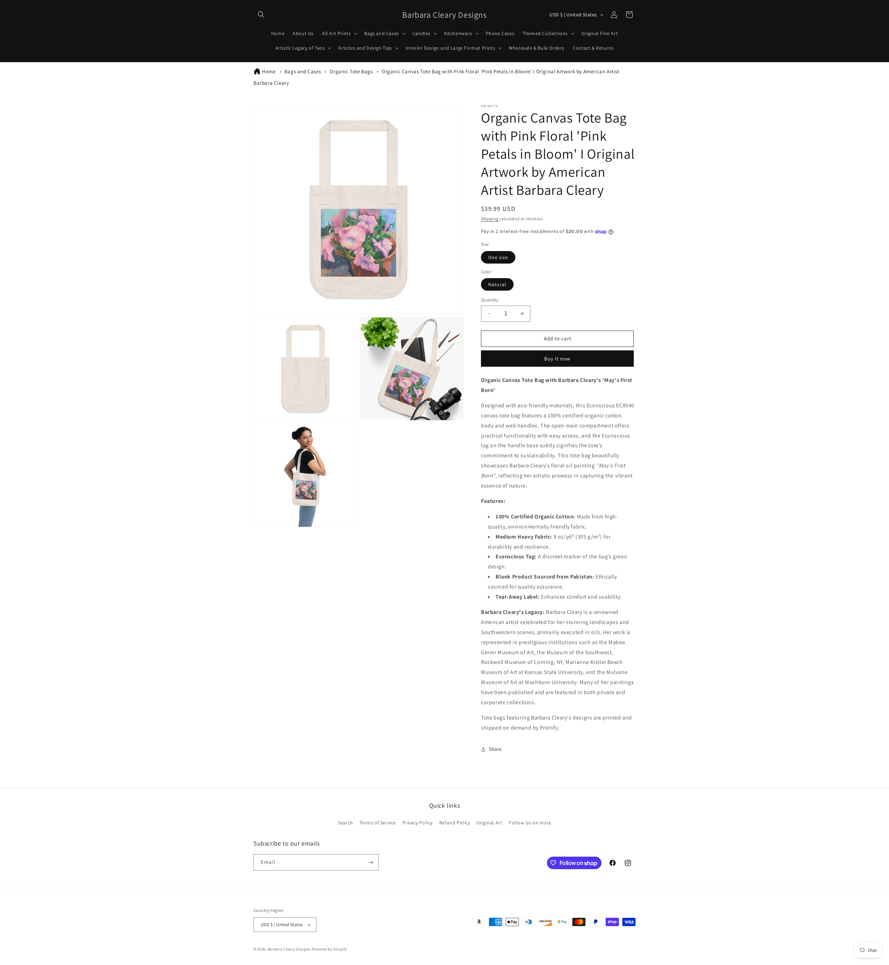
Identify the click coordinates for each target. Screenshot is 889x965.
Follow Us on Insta (530, 823)
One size (498, 257)
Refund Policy (454, 823)
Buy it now (557, 358)
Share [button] (495, 749)
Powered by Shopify (329, 949)
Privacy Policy (417, 823)
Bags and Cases (302, 71)
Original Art (489, 823)
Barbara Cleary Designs (289, 949)
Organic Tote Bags (351, 71)
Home (268, 71)
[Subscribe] (370, 862)
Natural (497, 284)
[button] (261, 14)
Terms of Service (377, 823)
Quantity (489, 300)
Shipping (490, 218)
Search (345, 823)
